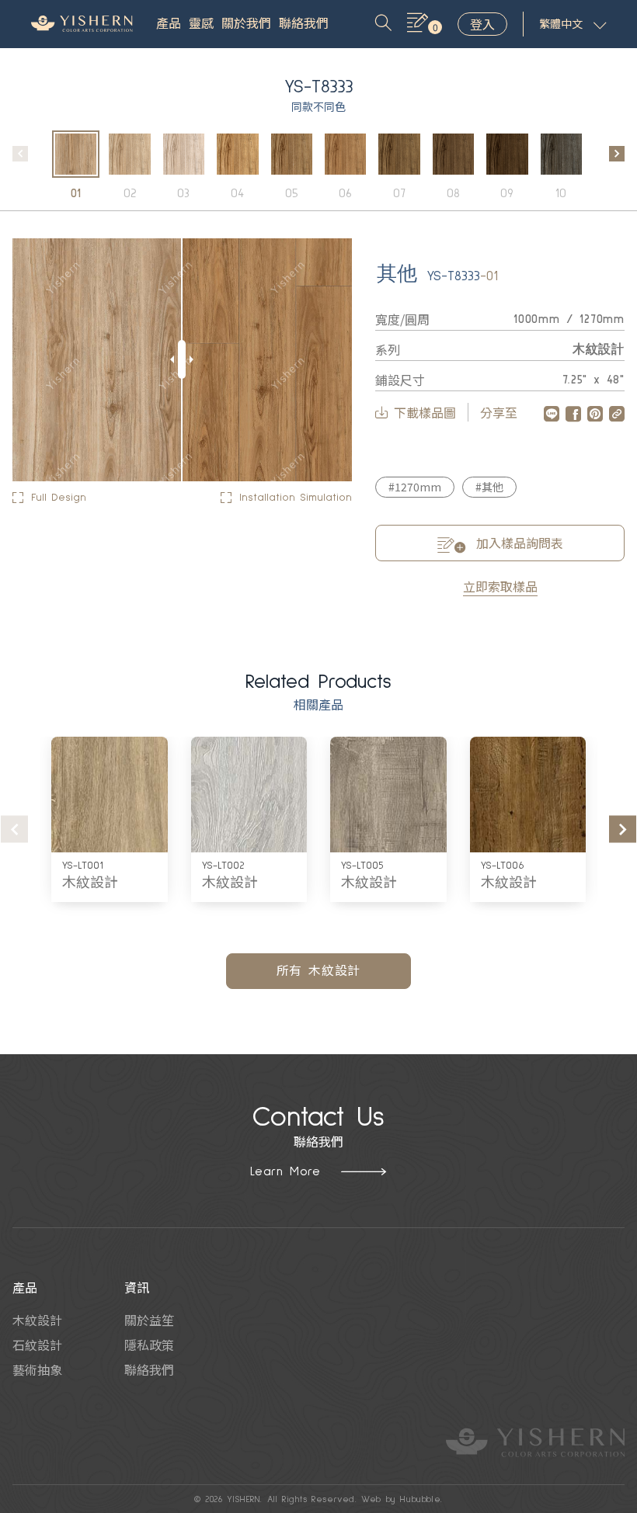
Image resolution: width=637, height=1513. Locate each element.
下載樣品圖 (425, 412)
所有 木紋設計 (319, 971)
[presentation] (20, 153)
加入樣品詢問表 (518, 542)
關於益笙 (149, 1319)
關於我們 (246, 24)
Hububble (420, 1499)
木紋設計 (90, 883)
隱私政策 (149, 1344)
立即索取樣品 (500, 586)
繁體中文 (561, 24)
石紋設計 (37, 1344)
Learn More (285, 1171)
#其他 (489, 487)
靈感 (201, 24)
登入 (482, 24)
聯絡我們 (304, 24)
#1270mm (414, 487)
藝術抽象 (37, 1369)
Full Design (58, 497)
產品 (168, 24)
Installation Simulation (295, 497)
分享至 (498, 412)
